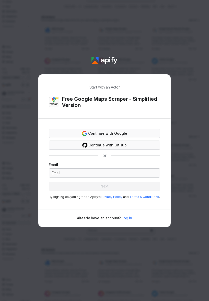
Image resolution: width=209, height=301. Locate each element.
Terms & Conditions (144, 197)
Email (53, 164)
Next (104, 186)
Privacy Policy (111, 197)
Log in (127, 218)
